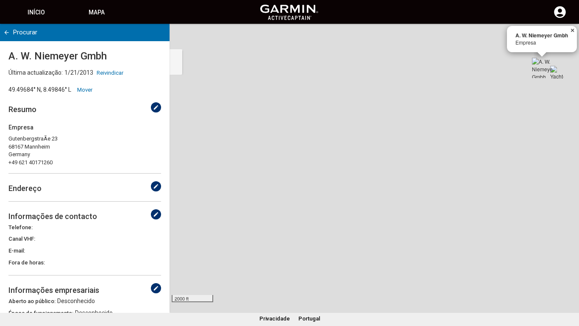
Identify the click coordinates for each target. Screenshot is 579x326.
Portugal (309, 318)
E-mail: (16, 250)
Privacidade (274, 318)
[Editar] (156, 107)
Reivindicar (110, 73)
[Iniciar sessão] (560, 17)
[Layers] (564, 38)
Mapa (97, 12)
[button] (568, 287)
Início (36, 12)
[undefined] (6, 32)
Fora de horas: (26, 262)
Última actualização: (35, 72)
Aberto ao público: (32, 301)
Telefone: (20, 227)
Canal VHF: (21, 239)
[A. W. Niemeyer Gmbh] (542, 68)
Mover (84, 90)
